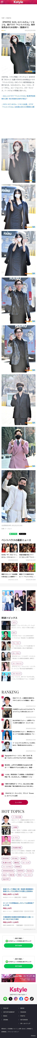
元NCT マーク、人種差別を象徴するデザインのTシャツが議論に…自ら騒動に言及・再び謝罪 (24, 699)
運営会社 (3, 1028)
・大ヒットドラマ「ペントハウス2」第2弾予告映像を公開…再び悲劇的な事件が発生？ (18, 97)
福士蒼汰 (23, 858)
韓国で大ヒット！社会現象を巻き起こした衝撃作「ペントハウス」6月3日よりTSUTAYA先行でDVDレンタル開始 (9, 575)
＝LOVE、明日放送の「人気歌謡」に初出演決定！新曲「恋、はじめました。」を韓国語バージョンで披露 (20, 775)
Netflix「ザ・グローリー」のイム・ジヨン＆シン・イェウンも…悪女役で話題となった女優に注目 (9, 556)
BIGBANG (17, 866)
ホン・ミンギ (25, 862)
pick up (5, 1008)
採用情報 (3, 1031)
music (5, 1016)
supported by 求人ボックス (29, 929)
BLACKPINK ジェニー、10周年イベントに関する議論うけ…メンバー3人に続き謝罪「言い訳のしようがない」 (24, 721)
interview (24, 1020)
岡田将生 (16, 862)
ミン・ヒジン (28, 875)
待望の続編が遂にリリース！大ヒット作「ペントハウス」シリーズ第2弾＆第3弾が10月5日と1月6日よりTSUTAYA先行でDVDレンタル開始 (27, 556)
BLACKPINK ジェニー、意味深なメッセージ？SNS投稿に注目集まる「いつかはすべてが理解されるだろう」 (24, 733)
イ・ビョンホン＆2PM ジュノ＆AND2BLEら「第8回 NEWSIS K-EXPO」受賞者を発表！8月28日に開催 (24, 744)
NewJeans (29, 871)
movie (22, 1008)
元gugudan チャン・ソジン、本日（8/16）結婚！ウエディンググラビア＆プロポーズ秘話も (18, 757)
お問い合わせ (21, 1028)
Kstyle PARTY (6, 879)
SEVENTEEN (20, 871)
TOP (3, 18)
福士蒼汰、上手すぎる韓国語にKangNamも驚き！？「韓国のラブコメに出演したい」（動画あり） (19, 766)
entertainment (9, 1012)
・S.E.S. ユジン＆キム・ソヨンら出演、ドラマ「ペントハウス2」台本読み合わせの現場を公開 (18, 105)
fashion (23, 1012)
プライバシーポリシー (13, 1031)
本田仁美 (11, 875)
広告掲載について (12, 1028)
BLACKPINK (6, 858)
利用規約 (29, 1028)
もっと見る (18, 802)
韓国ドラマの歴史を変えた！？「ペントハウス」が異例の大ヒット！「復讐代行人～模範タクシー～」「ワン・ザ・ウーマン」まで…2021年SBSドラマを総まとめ (27, 575)
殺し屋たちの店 (7, 862)
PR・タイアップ (25, 1023)
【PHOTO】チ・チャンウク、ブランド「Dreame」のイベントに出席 (19, 794)
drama (5, 1020)
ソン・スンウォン (7, 866)
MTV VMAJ (14, 858)
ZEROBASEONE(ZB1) (8, 871)
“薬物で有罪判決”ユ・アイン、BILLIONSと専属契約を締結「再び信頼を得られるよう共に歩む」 (19, 785)
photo (22, 1016)
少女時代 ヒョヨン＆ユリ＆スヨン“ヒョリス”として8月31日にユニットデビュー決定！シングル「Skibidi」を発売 (24, 710)
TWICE (19, 875)
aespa (4, 875)
